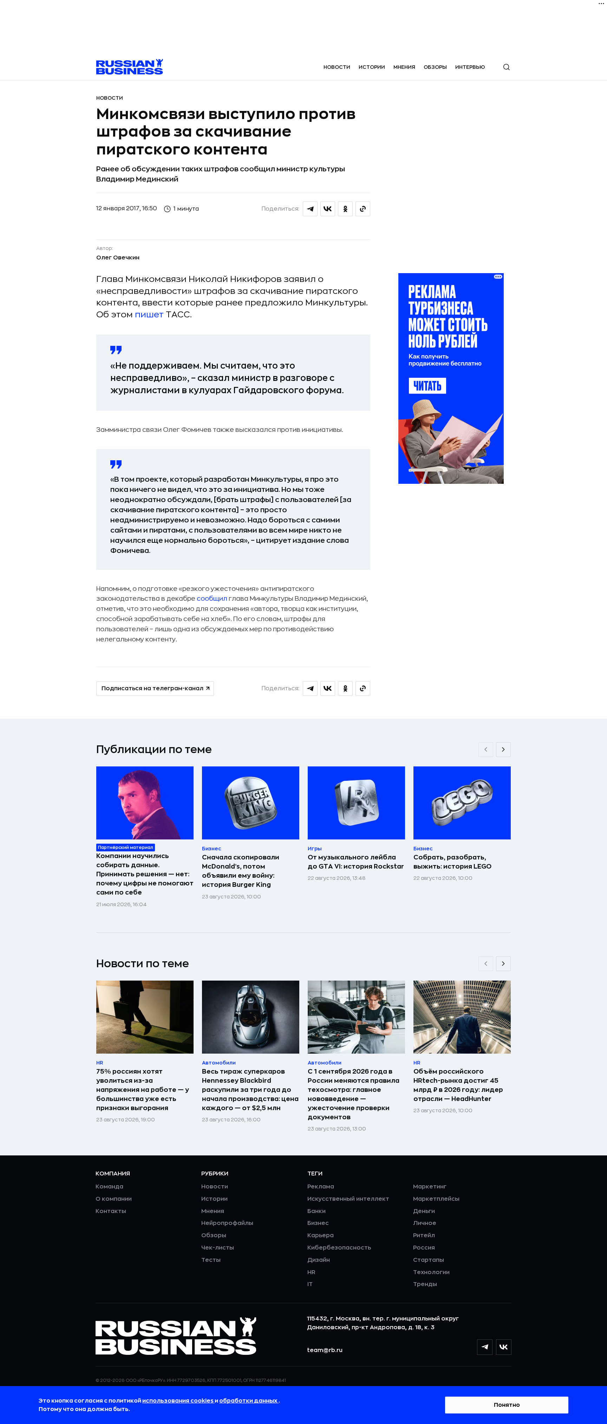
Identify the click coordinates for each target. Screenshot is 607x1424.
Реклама (320, 1186)
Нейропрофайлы (227, 1223)
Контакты (111, 1211)
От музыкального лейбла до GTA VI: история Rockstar (356, 862)
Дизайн (318, 1260)
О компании (114, 1199)
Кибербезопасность (339, 1248)
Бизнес (318, 1223)
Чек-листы (217, 1248)
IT (310, 1284)
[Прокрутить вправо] (503, 749)
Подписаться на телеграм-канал (152, 688)
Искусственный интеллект (348, 1199)
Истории (372, 67)
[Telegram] (484, 1347)
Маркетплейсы (436, 1199)
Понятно (507, 1405)
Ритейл (424, 1235)
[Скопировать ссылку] (362, 209)
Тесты (211, 1260)
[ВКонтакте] (503, 1347)
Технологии (431, 1272)
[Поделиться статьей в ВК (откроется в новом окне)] (327, 209)
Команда (109, 1186)
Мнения (404, 67)
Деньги (424, 1211)
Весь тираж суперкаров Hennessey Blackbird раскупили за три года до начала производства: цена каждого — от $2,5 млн (250, 1089)
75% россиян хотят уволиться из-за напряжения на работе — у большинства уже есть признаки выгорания (142, 1089)
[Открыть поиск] (506, 67)
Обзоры (435, 67)
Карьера (320, 1235)
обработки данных (249, 1401)
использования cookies (178, 1401)
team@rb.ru (324, 1350)
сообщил (212, 598)
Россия (424, 1248)
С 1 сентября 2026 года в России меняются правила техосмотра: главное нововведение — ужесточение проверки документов (353, 1094)
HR (311, 1272)
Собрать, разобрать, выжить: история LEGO (452, 862)
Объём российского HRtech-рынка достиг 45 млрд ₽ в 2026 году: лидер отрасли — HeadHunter (458, 1085)
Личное (424, 1223)
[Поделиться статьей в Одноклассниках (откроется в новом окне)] (345, 209)
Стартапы (428, 1260)
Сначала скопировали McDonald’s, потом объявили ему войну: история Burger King (240, 871)
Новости (337, 67)
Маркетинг (429, 1186)
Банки (316, 1211)
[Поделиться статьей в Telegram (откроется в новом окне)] (310, 209)
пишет (149, 314)
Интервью (470, 67)
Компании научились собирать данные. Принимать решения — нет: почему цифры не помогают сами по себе (145, 874)
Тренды (425, 1284)
